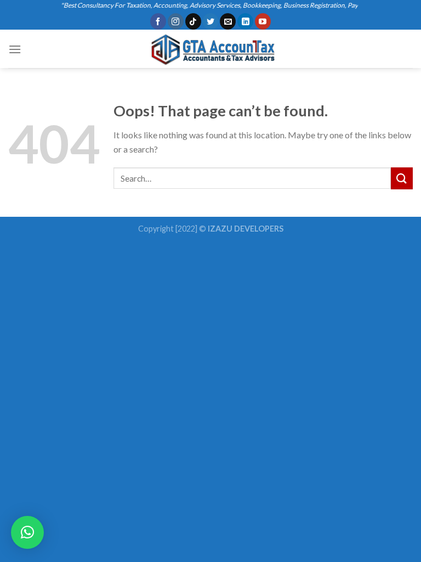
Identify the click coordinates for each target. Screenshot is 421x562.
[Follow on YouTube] (263, 21)
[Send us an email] (228, 21)
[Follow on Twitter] (210, 21)
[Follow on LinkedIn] (245, 21)
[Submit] (402, 178)
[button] (27, 532)
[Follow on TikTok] (193, 21)
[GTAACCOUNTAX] (210, 49)
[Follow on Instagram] (176, 21)
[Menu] (14, 49)
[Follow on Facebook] (158, 21)
